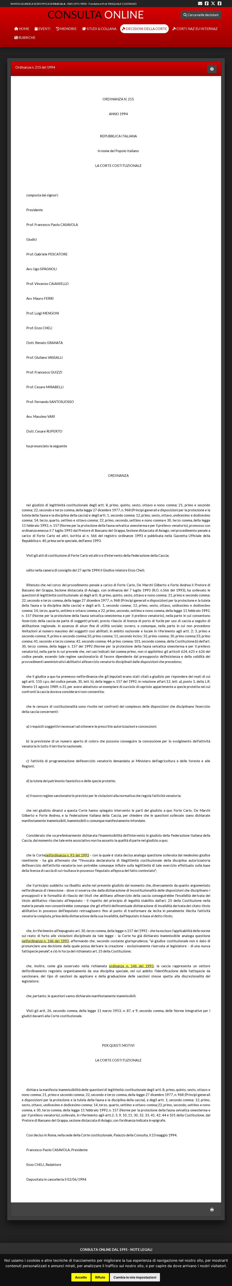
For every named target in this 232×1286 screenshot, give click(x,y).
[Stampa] (212, 69)
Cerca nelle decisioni (202, 15)
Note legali (141, 1249)
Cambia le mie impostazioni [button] (135, 1277)
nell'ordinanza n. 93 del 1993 (67, 855)
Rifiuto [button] (100, 1277)
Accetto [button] (81, 1277)
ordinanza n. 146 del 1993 (131, 966)
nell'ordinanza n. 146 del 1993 (45, 941)
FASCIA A (59, 3)
